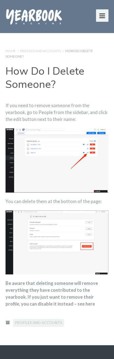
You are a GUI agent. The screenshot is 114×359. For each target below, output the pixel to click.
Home (11, 51)
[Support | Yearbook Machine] (34, 16)
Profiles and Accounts (40, 51)
